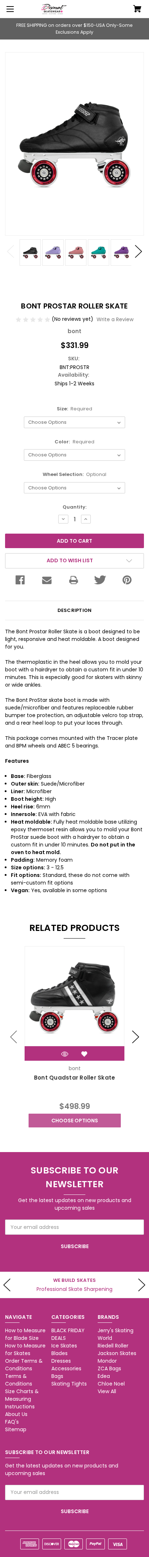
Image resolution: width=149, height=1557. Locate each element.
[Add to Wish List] (84, 1054)
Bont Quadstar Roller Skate (74, 1077)
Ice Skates (64, 1345)
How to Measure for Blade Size (25, 1334)
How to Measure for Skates (25, 1349)
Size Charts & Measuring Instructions (22, 1399)
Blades (59, 1353)
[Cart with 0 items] (137, 9)
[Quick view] (65, 1054)
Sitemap (15, 1429)
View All (107, 1391)
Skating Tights (69, 1383)
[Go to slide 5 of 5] (14, 1036)
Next (138, 251)
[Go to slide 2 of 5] (135, 1036)
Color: (74, 441)
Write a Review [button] (115, 319)
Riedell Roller (113, 1345)
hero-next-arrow (142, 1285)
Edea (104, 1376)
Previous (10, 251)
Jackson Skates (117, 1353)
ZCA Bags (109, 1368)
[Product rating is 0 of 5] (34, 319)
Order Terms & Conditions (24, 1364)
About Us (16, 1414)
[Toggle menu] (9, 9)
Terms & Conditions (18, 1379)
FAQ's (12, 1421)
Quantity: (74, 507)
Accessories (66, 1368)
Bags (57, 1376)
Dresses (61, 1361)
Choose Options (74, 1120)
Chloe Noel (111, 1383)
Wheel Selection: (75, 474)
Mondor (107, 1361)
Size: (75, 408)
